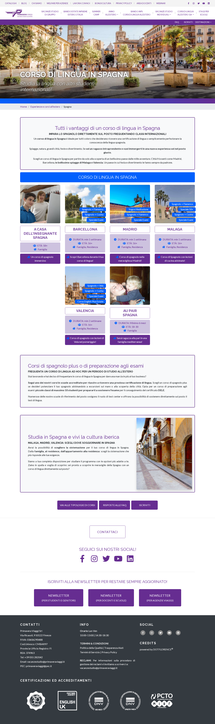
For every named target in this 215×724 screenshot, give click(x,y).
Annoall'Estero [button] (111, 13)
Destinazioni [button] (202, 22)
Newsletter (59, 598)
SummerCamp (96, 13)
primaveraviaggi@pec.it (39, 665)
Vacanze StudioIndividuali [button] (164, 13)
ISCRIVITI (144, 505)
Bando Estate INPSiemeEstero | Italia (75, 13)
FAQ (177, 22)
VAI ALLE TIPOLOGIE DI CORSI (77, 505)
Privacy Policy (124, 3)
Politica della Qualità (91, 647)
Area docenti (144, 3)
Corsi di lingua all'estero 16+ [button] (186, 13)
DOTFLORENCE (163, 649)
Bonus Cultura (103, 3)
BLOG (24, 3)
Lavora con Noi (81, 3)
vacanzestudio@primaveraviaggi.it (46, 661)
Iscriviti (188, 22)
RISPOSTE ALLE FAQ (114, 505)
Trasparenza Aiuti (113, 647)
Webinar (160, 3)
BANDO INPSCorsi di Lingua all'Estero (136, 13)
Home (23, 106)
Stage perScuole (204, 13)
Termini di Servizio (90, 652)
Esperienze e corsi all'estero (45, 106)
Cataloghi (11, 3)
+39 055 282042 (34, 657)
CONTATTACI (107, 532)
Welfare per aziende (57, 3)
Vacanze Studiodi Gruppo (50, 13)
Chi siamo (37, 3)
